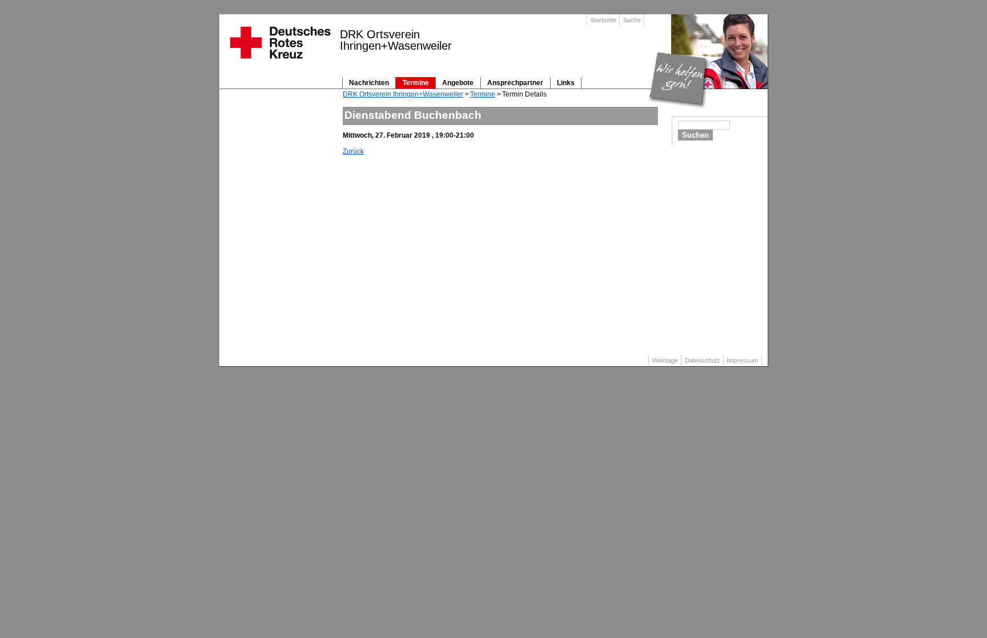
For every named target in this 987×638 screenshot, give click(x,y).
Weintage (665, 360)
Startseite (603, 20)
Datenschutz (702, 360)
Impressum (742, 360)
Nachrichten (369, 83)
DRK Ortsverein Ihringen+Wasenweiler (403, 94)
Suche (632, 20)
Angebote (458, 83)
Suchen (695, 135)
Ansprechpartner (515, 83)
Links (566, 83)
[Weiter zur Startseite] (279, 62)
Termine (416, 83)
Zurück (353, 151)
